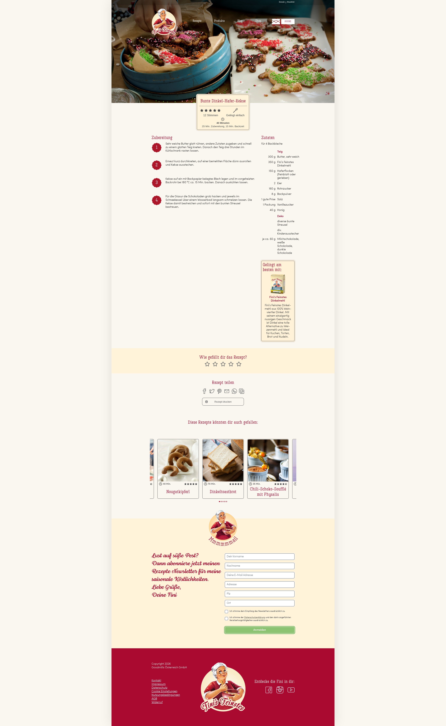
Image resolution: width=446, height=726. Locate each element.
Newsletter (291, 2)
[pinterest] (219, 391)
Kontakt (282, 2)
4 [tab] (224, 501)
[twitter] (212, 391)
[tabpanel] (223, 469)
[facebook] (204, 391)
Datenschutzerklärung (254, 618)
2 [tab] (221, 501)
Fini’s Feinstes (164, 21)
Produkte (219, 21)
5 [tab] (226, 501)
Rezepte (197, 21)
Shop (258, 21)
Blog (240, 21)
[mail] (227, 391)
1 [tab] (219, 501)
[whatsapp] (234, 391)
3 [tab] (223, 501)
